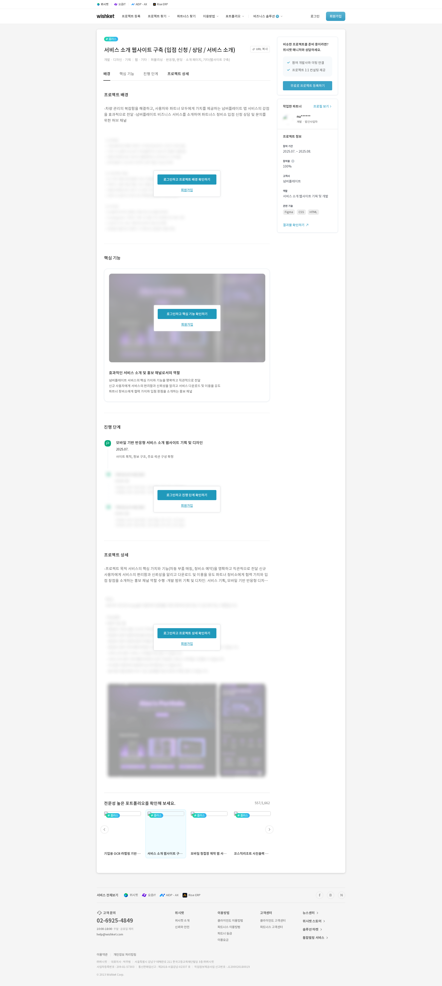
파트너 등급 (225, 933)
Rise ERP (195, 895)
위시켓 (134, 895)
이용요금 (223, 940)
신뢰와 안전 (182, 927)
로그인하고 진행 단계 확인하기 (186, 495)
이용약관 (102, 955)
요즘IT (152, 895)
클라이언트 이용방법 (230, 921)
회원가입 (187, 190)
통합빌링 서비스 (313, 938)
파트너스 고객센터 (271, 927)
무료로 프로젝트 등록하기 (308, 86)
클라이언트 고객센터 (273, 921)
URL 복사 (262, 49)
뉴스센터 (309, 913)
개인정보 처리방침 (124, 955)
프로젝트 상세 (178, 73)
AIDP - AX (172, 895)
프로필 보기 (321, 106)
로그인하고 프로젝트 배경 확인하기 (186, 179)
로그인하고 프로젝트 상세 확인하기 (186, 633)
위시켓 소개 (182, 921)
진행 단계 (150, 73)
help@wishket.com (110, 934)
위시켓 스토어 (312, 921)
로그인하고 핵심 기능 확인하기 (187, 314)
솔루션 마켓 (310, 929)
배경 (106, 73)
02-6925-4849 (115, 920)
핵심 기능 (126, 73)
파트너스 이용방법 (229, 927)
